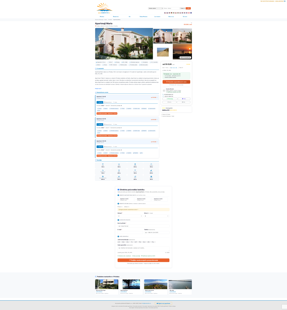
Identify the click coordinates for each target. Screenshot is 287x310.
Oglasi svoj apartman (164, 303)
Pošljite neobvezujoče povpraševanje (144, 260)
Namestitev (116, 16)
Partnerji (136, 307)
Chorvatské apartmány (153, 307)
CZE (119, 242)
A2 (174, 67)
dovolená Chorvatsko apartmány (125, 306)
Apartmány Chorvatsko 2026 (153, 306)
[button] (176, 109)
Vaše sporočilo (125, 245)
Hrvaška (102, 16)
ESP (136, 242)
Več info (185, 16)
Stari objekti (131, 307)
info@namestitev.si (146, 303)
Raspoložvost (108, 102)
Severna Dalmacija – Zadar (101, 19)
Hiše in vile (171, 16)
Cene (116, 102)
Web (184, 102)
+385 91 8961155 (168, 96)
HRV (148, 242)
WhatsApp (170, 98)
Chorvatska (144, 306)
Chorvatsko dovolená (137, 306)
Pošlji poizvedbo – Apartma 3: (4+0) (108, 155)
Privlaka (110, 19)
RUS (144, 242)
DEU (127, 242)
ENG (123, 242)
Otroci (148, 213)
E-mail (120, 229)
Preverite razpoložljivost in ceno (177, 82)
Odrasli (120, 213)
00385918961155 (168, 94)
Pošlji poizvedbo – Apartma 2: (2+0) (108, 135)
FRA (140, 242)
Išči (189, 8)
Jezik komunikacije (126, 239)
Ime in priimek (122, 223)
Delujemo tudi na (115, 306)
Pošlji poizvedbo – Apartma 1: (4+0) (108, 113)
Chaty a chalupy (172, 306)
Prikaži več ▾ (98, 88)
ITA (132, 242)
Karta (170, 102)
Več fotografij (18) (186, 57)
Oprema (100, 102)
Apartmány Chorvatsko (143, 307)
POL (153, 242)
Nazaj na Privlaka (166, 114)
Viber (184, 98)
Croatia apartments (164, 306)
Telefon (149, 229)
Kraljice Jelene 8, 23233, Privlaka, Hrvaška (107, 26)
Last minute (157, 16)
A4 (171, 67)
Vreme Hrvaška (143, 16)
